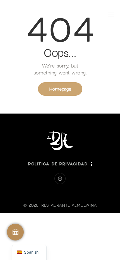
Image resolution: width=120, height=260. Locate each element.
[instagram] (60, 178)
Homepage (60, 89)
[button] (111, 14)
